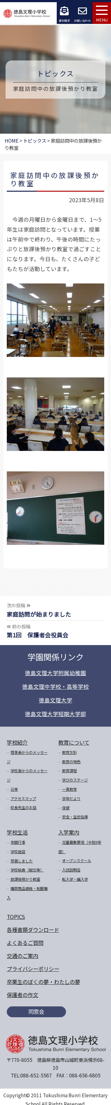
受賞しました (21, 861)
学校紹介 (17, 742)
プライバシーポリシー (33, 969)
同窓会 (36, 1011)
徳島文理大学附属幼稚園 (55, 673)
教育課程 (69, 770)
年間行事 (17, 842)
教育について (73, 742)
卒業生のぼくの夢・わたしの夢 (43, 982)
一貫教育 (69, 789)
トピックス (55, 73)
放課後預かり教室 (25, 879)
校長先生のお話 (23, 807)
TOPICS (16, 916)
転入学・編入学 (75, 879)
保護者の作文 (22, 995)
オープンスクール (76, 860)
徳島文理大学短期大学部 (55, 714)
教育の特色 (71, 761)
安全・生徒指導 (75, 817)
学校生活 (17, 832)
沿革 (14, 789)
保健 (65, 808)
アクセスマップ (23, 798)
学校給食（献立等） (27, 870)
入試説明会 (71, 870)
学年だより (71, 798)
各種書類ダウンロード (33, 929)
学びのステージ (75, 780)
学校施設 (17, 851)
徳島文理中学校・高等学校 (55, 686)
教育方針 (69, 752)
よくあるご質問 (25, 943)
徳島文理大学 (55, 700)
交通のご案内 (22, 956)
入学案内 (68, 832)
